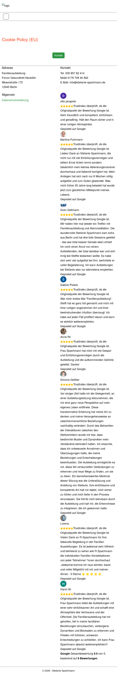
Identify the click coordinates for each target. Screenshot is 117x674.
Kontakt (58, 55)
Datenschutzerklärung (15, 100)
